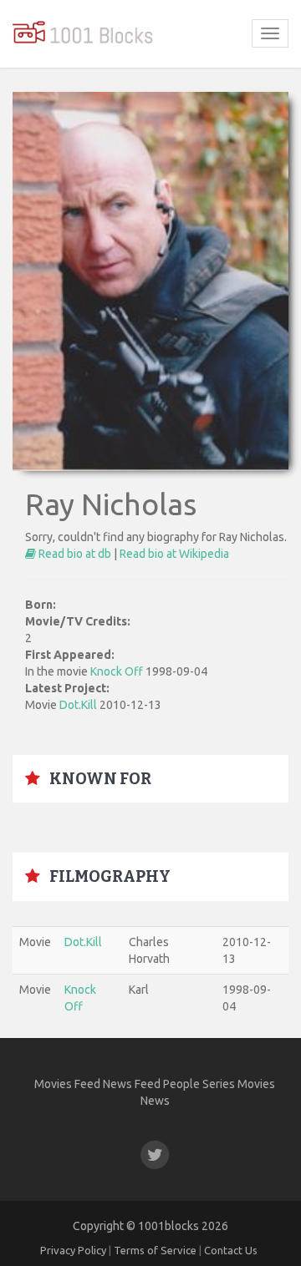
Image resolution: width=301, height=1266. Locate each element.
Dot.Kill (79, 704)
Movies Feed (67, 1084)
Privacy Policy (73, 1250)
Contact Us (231, 1250)
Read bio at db (73, 553)
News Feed (132, 1084)
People (181, 1084)
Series (218, 1084)
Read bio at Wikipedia (174, 553)
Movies (256, 1084)
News (155, 1100)
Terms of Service (155, 1250)
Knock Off (116, 671)
